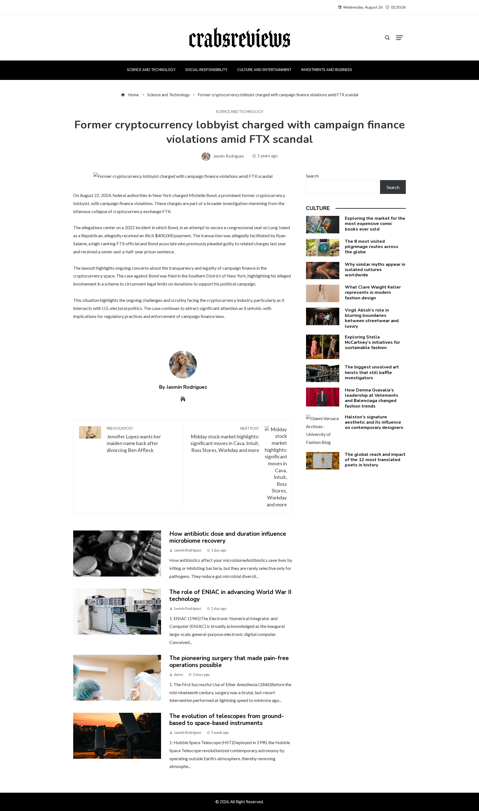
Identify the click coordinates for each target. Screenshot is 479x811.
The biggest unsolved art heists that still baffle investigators (372, 372)
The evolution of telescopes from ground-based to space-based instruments (226, 719)
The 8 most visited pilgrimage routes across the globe (371, 246)
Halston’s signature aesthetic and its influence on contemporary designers (374, 422)
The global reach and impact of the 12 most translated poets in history (375, 459)
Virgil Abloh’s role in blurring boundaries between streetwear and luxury (372, 318)
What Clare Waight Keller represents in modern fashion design (373, 292)
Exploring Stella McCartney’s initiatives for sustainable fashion (372, 342)
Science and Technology (239, 111)
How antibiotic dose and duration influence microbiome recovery (227, 537)
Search (312, 175)
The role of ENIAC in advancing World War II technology (230, 595)
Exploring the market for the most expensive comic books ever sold (375, 223)
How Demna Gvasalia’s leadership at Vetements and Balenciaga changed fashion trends (371, 398)
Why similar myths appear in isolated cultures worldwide (375, 269)
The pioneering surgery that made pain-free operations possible (229, 661)
